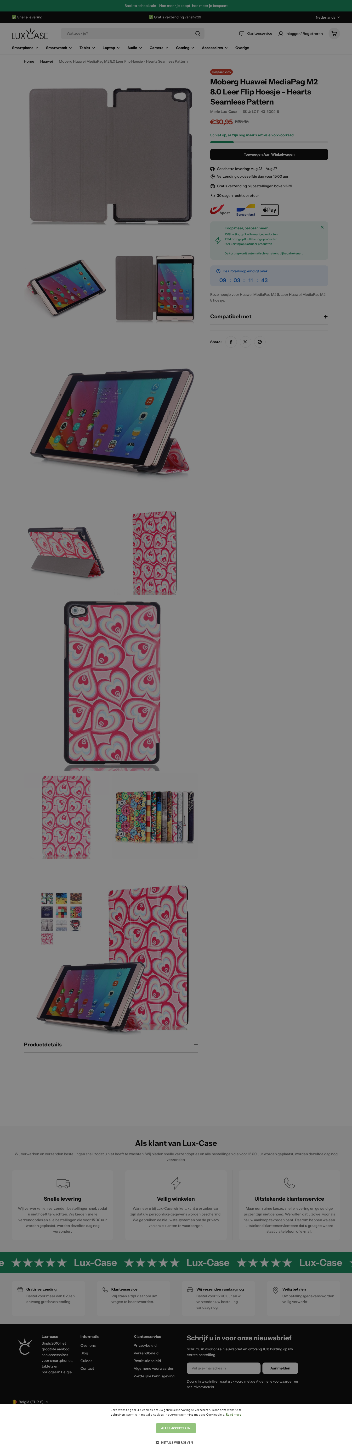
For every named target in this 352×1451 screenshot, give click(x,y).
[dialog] (176, 1427)
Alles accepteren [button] (176, 1428)
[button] (176, 1442)
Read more (233, 1415)
